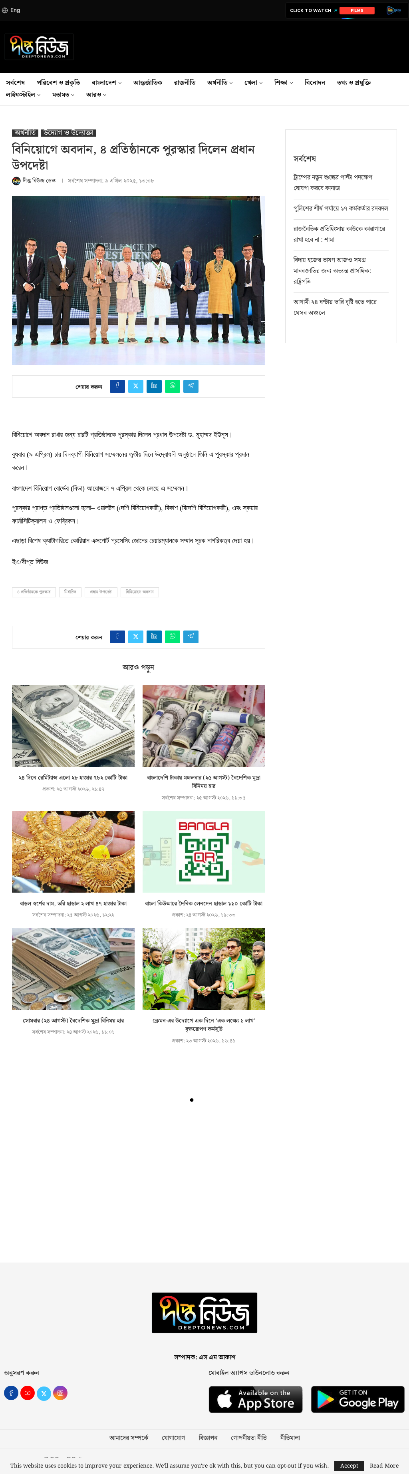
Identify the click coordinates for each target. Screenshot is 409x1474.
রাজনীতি (184, 83)
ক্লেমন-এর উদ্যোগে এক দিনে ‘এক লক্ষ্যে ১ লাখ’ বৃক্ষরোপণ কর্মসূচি (204, 1025)
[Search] (405, 89)
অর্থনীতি (217, 83)
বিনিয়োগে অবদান (140, 592)
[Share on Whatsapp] (172, 386)
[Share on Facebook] (117, 386)
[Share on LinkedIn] (154, 386)
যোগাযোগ (173, 1438)
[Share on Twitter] (135, 386)
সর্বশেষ (15, 83)
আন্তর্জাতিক (147, 83)
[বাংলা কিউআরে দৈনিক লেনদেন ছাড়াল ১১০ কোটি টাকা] (204, 852)
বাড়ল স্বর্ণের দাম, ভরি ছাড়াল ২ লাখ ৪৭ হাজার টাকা (73, 903)
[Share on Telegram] (191, 386)
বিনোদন (315, 83)
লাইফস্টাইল (20, 95)
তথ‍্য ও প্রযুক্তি (354, 83)
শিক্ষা (281, 83)
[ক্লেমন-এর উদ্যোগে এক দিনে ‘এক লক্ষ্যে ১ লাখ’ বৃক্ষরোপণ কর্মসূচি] (204, 969)
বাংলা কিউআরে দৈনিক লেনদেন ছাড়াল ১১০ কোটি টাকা (203, 903)
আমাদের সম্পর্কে (128, 1438)
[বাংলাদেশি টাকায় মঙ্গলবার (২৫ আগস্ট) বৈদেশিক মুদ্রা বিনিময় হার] (204, 726)
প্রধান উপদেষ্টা (101, 592)
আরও (93, 95)
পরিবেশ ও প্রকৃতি (58, 83)
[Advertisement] (204, 1187)
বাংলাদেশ (104, 83)
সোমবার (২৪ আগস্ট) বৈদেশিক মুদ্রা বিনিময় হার (73, 1020)
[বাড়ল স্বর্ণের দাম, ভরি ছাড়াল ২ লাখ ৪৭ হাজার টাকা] (73, 852)
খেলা (250, 83)
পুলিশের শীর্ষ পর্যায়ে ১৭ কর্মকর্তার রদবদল (341, 209)
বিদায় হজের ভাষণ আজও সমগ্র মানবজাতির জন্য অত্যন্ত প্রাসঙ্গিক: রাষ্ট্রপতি (332, 271)
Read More (384, 1466)
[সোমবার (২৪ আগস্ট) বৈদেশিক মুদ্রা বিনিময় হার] (73, 969)
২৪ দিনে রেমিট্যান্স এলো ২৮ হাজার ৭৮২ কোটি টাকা (73, 778)
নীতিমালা (290, 1438)
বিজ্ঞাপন (208, 1438)
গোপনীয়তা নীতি (249, 1438)
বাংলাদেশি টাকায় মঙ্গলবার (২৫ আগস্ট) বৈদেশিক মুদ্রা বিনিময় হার (203, 782)
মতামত (60, 95)
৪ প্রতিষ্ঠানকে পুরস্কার (34, 592)
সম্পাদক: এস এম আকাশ (204, 1358)
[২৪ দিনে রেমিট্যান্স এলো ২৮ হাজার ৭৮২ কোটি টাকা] (73, 726)
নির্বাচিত (70, 592)
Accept (349, 1466)
